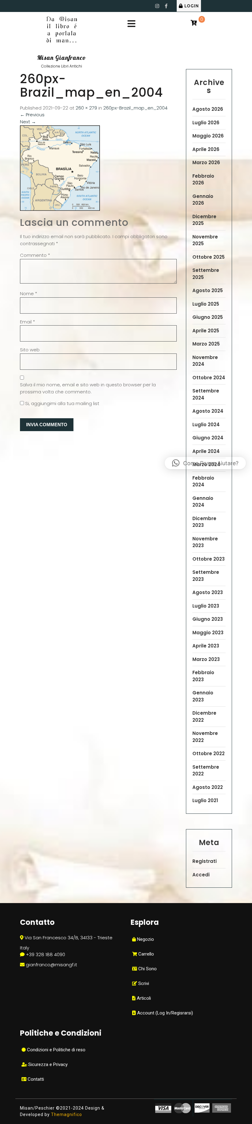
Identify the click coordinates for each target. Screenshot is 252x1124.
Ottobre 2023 (208, 559)
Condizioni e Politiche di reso (55, 1050)
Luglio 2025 (205, 304)
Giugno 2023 (207, 619)
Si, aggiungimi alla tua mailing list (61, 403)
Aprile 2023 (205, 646)
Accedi (201, 874)
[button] (205, 463)
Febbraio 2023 (203, 676)
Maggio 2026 (208, 136)
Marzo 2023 (206, 659)
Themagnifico (66, 1114)
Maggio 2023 (207, 632)
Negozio (145, 939)
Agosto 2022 (207, 787)
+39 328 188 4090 (45, 954)
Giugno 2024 (207, 438)
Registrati (204, 861)
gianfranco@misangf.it (51, 964)
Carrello (145, 954)
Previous (32, 114)
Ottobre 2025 (208, 257)
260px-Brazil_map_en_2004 (135, 108)
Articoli (143, 998)
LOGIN (191, 5)
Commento (35, 255)
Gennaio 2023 (202, 696)
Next (28, 121)
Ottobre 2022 (208, 753)
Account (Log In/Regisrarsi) (164, 1013)
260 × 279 (86, 108)
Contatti (35, 1079)
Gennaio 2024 (202, 501)
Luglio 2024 (206, 424)
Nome (28, 293)
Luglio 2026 (205, 122)
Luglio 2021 (205, 800)
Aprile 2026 (205, 149)
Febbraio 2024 (203, 481)
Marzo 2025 (206, 344)
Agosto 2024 (207, 411)
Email (27, 322)
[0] (194, 23)
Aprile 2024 (206, 451)
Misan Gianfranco (61, 57)
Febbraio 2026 (203, 179)
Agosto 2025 (207, 290)
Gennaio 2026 (202, 200)
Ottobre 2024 (208, 377)
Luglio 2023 (205, 606)
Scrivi (143, 983)
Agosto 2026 (207, 109)
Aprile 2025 (205, 330)
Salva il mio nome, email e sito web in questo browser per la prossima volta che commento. (88, 388)
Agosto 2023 (207, 592)
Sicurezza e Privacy (47, 1064)
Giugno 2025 (207, 317)
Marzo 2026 (206, 162)
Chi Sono (147, 968)
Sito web (30, 349)
